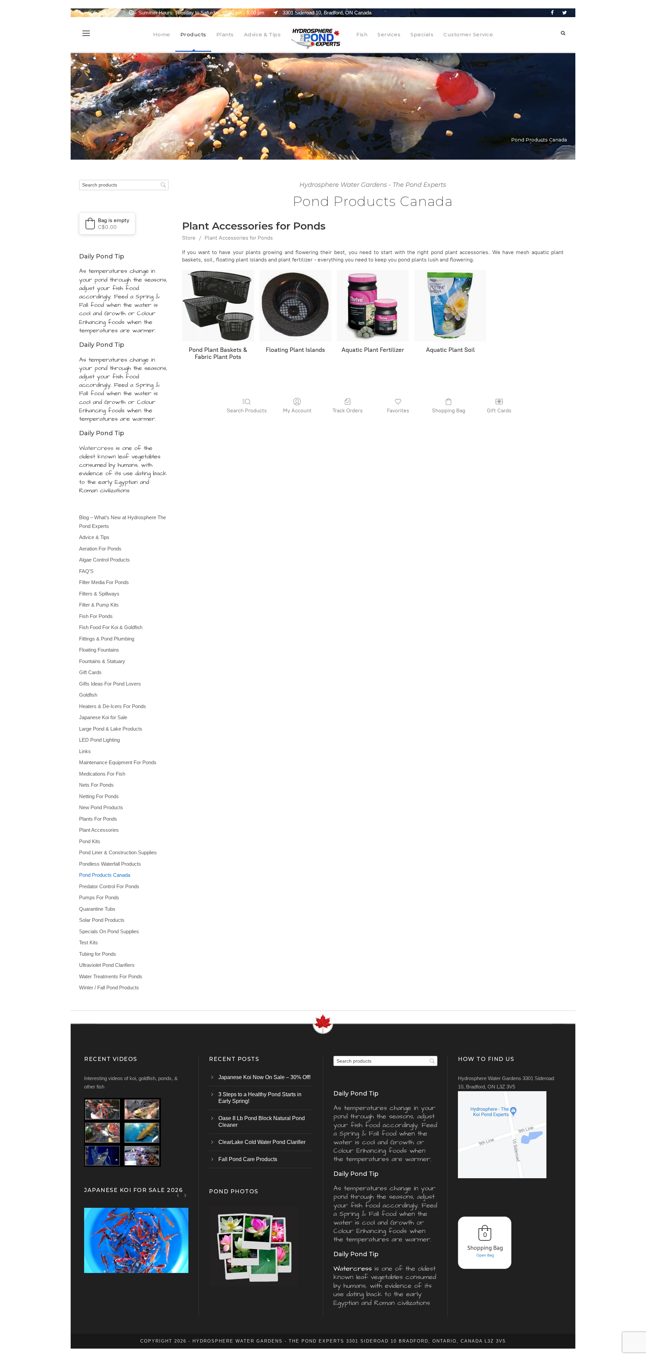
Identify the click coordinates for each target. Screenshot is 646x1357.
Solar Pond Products (101, 920)
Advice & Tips (262, 34)
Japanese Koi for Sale (103, 717)
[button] (107, 223)
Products (193, 34)
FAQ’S (86, 571)
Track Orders (347, 410)
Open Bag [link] (485, 1255)
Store (188, 238)
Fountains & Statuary (102, 661)
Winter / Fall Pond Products (109, 987)
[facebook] (552, 12)
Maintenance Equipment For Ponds (117, 762)
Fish (361, 34)
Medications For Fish (102, 774)
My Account (297, 410)
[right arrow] (185, 1195)
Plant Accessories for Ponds (239, 238)
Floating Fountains (99, 650)
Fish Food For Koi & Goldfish (110, 627)
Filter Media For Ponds (104, 582)
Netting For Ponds (99, 796)
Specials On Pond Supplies (109, 931)
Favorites (398, 410)
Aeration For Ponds (100, 548)
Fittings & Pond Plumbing (106, 639)
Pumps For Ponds (99, 897)
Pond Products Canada (104, 875)
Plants (225, 34)
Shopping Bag (448, 410)
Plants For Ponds (98, 819)
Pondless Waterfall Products (110, 864)
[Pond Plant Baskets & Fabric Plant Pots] (218, 306)
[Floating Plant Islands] (295, 306)
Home (161, 34)
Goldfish (88, 695)
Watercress (96, 448)
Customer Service (468, 34)
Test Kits (88, 942)
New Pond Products (101, 807)
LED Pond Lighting (99, 740)
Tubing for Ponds (97, 954)
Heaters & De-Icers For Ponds (112, 706)
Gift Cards (499, 410)
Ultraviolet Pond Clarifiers (107, 965)
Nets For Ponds (96, 785)
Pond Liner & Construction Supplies (118, 852)
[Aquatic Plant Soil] (450, 306)
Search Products (247, 410)
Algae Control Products (104, 560)
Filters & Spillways (99, 594)
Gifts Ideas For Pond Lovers (110, 684)
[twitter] (564, 12)
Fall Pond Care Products (247, 1159)
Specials (421, 34)
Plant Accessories (99, 830)
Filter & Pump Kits (99, 605)
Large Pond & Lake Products (110, 729)
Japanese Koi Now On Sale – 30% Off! (264, 1077)
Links (85, 751)
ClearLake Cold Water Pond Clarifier (262, 1142)
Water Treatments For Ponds (110, 976)
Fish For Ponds (96, 616)
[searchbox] (124, 185)
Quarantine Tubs (97, 909)
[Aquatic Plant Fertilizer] (373, 306)
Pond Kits (89, 841)
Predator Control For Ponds (109, 886)
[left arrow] (178, 1195)
